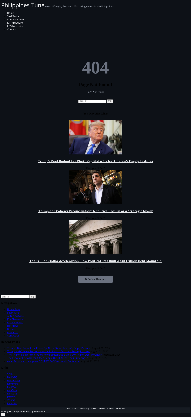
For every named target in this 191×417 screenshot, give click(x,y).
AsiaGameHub (72, 408)
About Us (12, 332)
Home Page (13, 309)
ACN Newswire (15, 19)
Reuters (102, 408)
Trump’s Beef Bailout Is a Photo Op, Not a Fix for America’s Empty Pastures (95, 161)
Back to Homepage (97, 279)
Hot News (12, 325)
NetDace (12, 393)
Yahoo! (94, 408)
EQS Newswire (15, 26)
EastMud (12, 387)
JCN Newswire (15, 22)
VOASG (11, 400)
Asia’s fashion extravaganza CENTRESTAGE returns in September (43, 361)
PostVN (11, 397)
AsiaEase (12, 390)
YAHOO (11, 374)
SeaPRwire (13, 16)
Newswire (12, 383)
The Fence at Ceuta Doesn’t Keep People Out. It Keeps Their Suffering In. (47, 358)
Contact (11, 29)
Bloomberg (13, 380)
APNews (110, 408)
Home (10, 13)
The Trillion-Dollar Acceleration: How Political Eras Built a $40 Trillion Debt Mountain (95, 261)
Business (12, 329)
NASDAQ (12, 377)
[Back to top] (3, 414)
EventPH (12, 403)
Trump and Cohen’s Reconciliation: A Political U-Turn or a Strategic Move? (95, 211)
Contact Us (13, 335)
